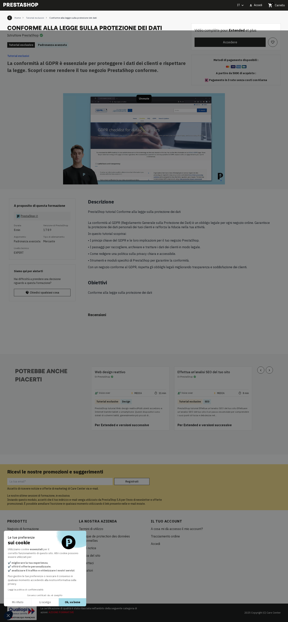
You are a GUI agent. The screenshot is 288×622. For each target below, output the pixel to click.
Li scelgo (45, 602)
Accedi (155, 544)
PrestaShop (30, 35)
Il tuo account (166, 521)
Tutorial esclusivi (18, 56)
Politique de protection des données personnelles (104, 538)
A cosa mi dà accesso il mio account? (177, 529)
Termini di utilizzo (91, 529)
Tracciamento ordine (165, 536)
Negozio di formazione (23, 529)
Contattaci (86, 563)
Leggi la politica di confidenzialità (25, 589)
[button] (8, 615)
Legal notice (87, 548)
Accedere (230, 42)
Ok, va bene (72, 602)
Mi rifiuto (17, 602)
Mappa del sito (89, 555)
